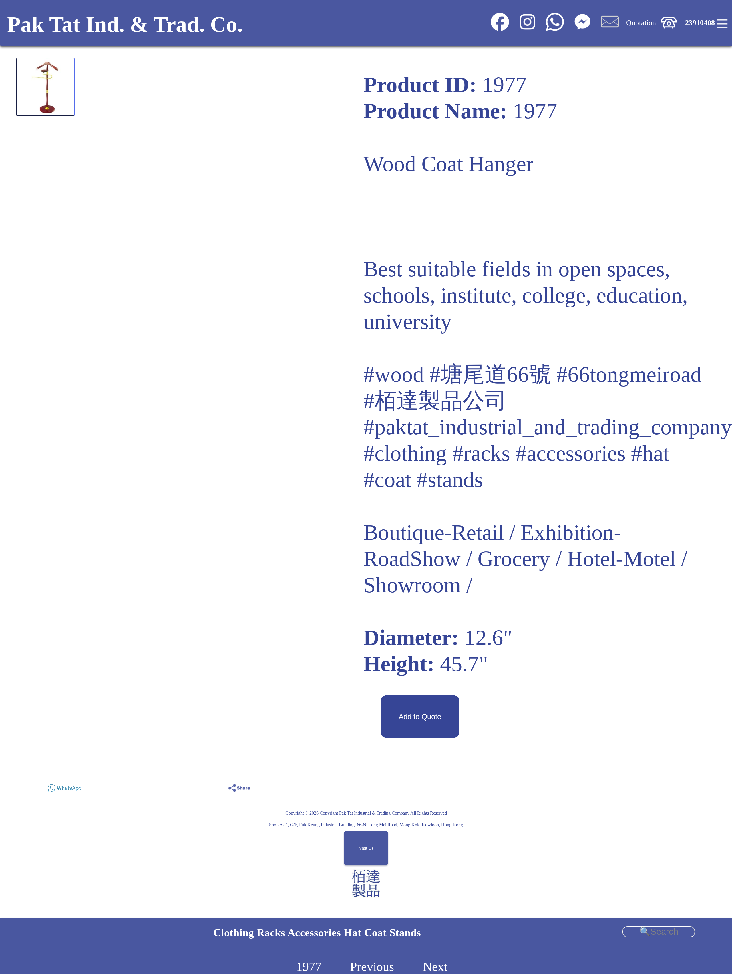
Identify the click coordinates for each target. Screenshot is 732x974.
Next (435, 966)
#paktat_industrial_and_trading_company (547, 427)
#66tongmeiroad (629, 374)
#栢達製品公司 (435, 401)
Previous (372, 966)
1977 (308, 966)
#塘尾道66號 (490, 374)
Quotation (641, 23)
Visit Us (366, 848)
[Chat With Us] (582, 28)
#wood (393, 374)
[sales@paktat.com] (609, 28)
